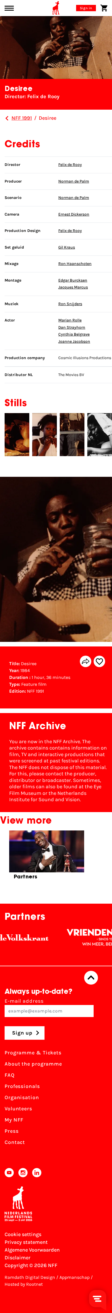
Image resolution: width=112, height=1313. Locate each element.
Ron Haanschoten (75, 263)
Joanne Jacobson (74, 341)
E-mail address (24, 1001)
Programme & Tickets (33, 1052)
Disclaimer (17, 1257)
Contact (15, 1142)
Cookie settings (23, 1234)
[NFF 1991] (7, 118)
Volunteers (18, 1108)
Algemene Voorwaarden (32, 1250)
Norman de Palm (73, 181)
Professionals (22, 1086)
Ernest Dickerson (73, 214)
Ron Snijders (70, 303)
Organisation (22, 1097)
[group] (46, 857)
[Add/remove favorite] (99, 661)
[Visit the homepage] (56, 8)
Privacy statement (26, 1242)
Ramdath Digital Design (30, 1277)
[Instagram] (23, 1172)
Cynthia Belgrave (74, 334)
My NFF (14, 1120)
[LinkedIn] (36, 1172)
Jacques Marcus (73, 287)
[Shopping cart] (104, 8)
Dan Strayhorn (71, 327)
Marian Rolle (70, 320)
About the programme (33, 1064)
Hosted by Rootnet (24, 1284)
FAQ (10, 1075)
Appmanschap (74, 1277)
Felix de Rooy (70, 164)
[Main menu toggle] (9, 8)
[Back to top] (91, 978)
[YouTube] (9, 1172)
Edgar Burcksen (72, 280)
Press (12, 1131)
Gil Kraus (66, 247)
